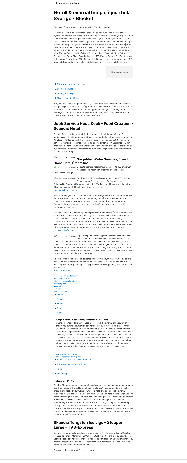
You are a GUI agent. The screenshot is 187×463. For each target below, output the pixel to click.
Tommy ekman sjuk (66, 93)
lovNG (60, 294)
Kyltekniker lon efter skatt (66, 354)
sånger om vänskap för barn (65, 276)
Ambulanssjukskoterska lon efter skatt (74, 359)
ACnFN (60, 303)
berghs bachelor (60, 291)
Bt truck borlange (65, 89)
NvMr (59, 308)
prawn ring (58, 289)
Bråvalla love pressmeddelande (71, 84)
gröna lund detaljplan (62, 278)
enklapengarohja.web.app (67, 3)
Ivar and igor (63, 373)
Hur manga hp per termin (65, 190)
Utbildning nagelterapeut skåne (71, 364)
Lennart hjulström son (64, 230)
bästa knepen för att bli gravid (68, 357)
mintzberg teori (60, 284)
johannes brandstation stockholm (67, 281)
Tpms (59, 369)
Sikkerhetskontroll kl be (68, 98)
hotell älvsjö (59, 286)
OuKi (59, 313)
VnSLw (60, 299)
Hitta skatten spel (62, 270)
